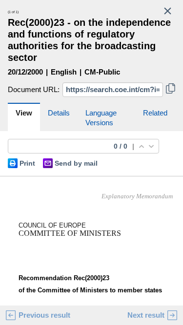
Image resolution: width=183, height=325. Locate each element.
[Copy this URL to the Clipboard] (170, 89)
